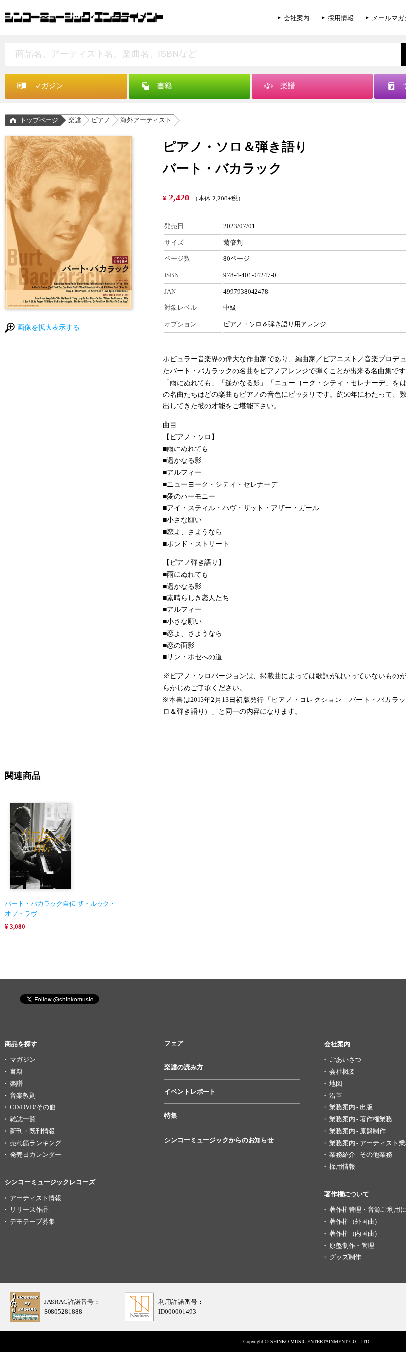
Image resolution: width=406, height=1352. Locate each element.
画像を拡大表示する (48, 327)
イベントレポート (190, 1091)
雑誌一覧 (23, 1119)
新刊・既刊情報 (32, 1131)
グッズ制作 (345, 1257)
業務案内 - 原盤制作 (357, 1131)
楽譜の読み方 (183, 1067)
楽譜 (74, 120)
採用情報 (341, 18)
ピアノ (100, 120)
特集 (170, 1115)
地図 (335, 1083)
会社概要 (342, 1071)
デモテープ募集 (32, 1221)
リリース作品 (29, 1209)
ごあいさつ (345, 1059)
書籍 (16, 1071)
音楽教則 (23, 1095)
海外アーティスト (146, 120)
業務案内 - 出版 (351, 1107)
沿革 (335, 1095)
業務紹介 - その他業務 (360, 1154)
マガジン (23, 1059)
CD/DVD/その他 (32, 1107)
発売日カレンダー (35, 1154)
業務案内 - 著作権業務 (360, 1119)
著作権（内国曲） (355, 1233)
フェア (174, 1043)
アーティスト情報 (35, 1198)
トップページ (39, 120)
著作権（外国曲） (355, 1221)
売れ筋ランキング (35, 1143)
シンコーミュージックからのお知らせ (219, 1140)
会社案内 (296, 18)
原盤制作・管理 (351, 1245)
